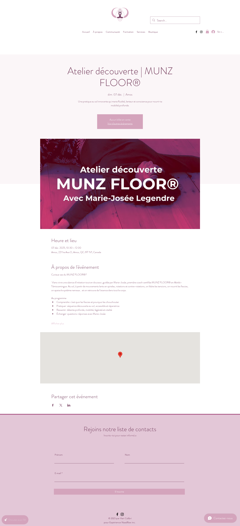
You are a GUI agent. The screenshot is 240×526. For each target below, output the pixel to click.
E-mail (58, 473)
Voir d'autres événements (120, 123)
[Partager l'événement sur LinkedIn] (68, 405)
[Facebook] (196, 32)
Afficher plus (57, 323)
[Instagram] (201, 32)
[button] (97, 31)
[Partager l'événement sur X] (60, 405)
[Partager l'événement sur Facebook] (52, 405)
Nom (127, 455)
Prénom (59, 455)
